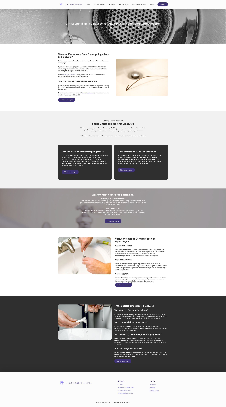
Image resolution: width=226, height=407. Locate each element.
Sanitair (120, 385)
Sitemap (152, 388)
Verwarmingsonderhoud (126, 387)
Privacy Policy (154, 391)
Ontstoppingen (123, 4)
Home (88, 4)
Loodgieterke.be (87, 93)
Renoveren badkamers (125, 393)
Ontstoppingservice (124, 390)
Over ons (151, 4)
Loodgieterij (112, 4)
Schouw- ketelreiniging (139, 4)
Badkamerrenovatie (99, 4)
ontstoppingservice (68, 75)
